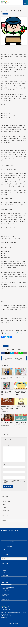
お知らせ (5, 504)
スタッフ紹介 (6, 539)
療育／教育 (5, 13)
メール (5, 469)
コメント (6, 445)
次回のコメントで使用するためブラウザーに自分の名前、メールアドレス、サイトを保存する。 (14, 481)
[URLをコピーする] (25, 353)
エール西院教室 (5, 609)
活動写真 (5, 536)
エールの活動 (6, 501)
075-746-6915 (7, 616)
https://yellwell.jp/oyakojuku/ (14, 333)
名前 (5, 464)
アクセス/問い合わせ (7, 546)
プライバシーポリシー (14, 623)
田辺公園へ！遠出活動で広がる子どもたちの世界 (13, 599)
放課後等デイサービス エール (9, 530)
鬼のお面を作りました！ (7, 591)
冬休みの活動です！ (6, 595)
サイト (4, 475)
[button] (3, 353)
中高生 (5, 507)
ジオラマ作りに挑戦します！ (8, 588)
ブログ (4, 534)
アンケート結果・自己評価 (8, 541)
